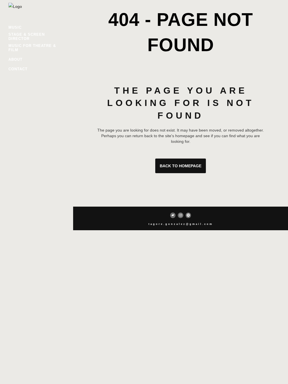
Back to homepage (180, 166)
